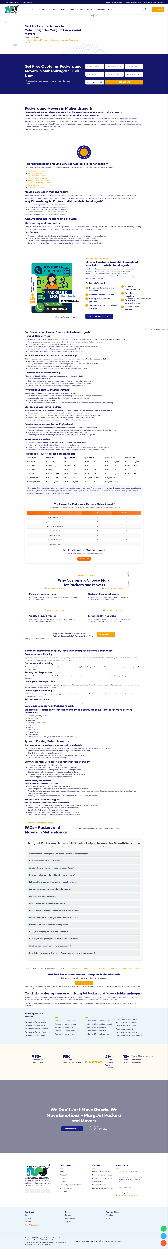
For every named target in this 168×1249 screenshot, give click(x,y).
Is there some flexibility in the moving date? (48, 924)
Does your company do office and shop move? (49, 931)
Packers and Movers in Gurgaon (78, 968)
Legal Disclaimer (38, 1244)
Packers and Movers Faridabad (36, 1029)
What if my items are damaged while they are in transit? (54, 917)
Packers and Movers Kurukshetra (97, 1021)
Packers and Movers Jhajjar (65, 1024)
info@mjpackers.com (133, 2)
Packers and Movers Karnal (65, 1034)
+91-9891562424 (12, 2)
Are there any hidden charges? (42, 896)
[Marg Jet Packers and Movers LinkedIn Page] (48, 1191)
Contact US (64, 1191)
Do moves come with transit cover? (44, 861)
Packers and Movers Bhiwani (35, 1025)
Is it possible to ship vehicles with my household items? (53, 882)
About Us (41, 9)
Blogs (110, 9)
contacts (80, 9)
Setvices (63, 1178)
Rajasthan (68, 1215)
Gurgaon (28, 1218)
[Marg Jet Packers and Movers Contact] (127, 1195)
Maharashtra (70, 1218)
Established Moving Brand (102, 615)
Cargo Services (33, 185)
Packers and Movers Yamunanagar (129, 1036)
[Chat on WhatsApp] (164, 1229)
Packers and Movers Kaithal (65, 1031)
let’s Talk (158, 9)
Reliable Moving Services (42, 593)
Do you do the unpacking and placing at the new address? (54, 910)
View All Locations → (33, 1225)
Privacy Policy (43, 1242)
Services (53, 9)
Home (33, 9)
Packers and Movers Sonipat (126, 1032)
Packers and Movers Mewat (95, 1027)
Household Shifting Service (102, 1178)
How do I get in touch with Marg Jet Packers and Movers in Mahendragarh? (62, 953)
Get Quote (101, 9)
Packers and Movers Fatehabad (36, 1032)
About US (63, 1175)
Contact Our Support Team (98, 316)
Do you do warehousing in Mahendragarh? (47, 903)
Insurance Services (35, 173)
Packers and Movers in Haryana (130, 968)
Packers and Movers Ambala (35, 1022)
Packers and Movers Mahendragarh (98, 1024)
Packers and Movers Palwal (95, 1031)
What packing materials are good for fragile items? (51, 868)
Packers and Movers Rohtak (126, 1026)
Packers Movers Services (101, 1172)
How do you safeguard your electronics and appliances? (53, 939)
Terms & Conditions (31, 1242)
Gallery (63, 9)
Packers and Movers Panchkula (97, 1034)
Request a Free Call (71, 1129)
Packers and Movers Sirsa (125, 1029)
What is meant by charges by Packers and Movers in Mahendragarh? (59, 854)
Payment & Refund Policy (57, 1242)
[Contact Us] (164, 1243)
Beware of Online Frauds (114, 2)
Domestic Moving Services (102, 1175)
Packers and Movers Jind (64, 1027)
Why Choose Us (66, 1188)
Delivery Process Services (37, 176)
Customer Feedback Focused (103, 593)
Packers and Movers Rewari (126, 1022)
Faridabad (109, 1215)
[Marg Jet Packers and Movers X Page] (32, 1191)
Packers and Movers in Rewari (102, 968)
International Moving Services (39, 180)
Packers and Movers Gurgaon (36, 1035)
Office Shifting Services (36, 187)
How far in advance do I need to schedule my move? (52, 875)
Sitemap (48, 1244)
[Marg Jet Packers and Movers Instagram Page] (37, 1191)
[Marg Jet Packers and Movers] (11, 9)
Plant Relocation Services (37, 178)
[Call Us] (164, 1236)
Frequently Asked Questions (70, 1185)
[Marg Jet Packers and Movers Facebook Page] (27, 1191)
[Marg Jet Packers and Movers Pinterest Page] (43, 1191)
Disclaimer (28, 1244)
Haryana (35, 38)
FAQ (72, 9)
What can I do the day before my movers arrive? (50, 946)
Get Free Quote (84, 559)
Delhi (26, 1215)
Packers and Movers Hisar (65, 1021)
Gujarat (68, 1222)
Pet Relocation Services (36, 171)
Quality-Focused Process (42, 615)
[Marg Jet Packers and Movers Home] (38, 1172)
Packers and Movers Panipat (126, 1019)
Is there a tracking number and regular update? (50, 889)
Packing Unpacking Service (102, 1188)
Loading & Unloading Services (39, 183)
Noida (108, 1218)
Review (89, 9)
